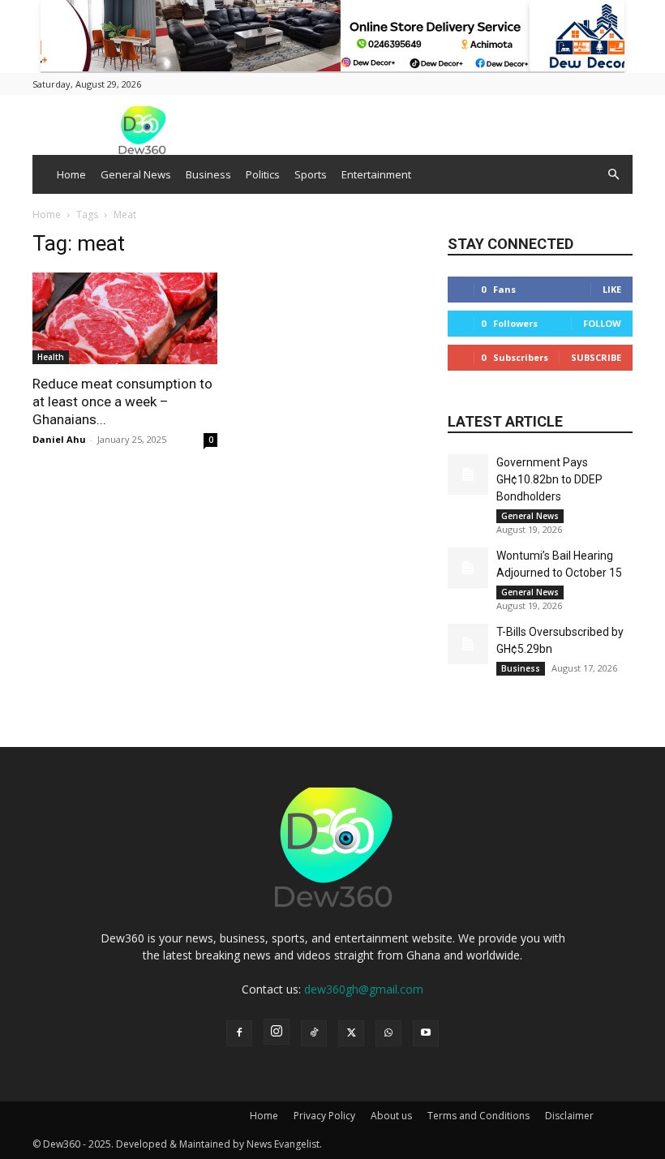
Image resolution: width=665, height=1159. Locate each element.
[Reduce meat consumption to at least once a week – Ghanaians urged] (124, 318)
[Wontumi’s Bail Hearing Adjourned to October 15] (468, 567)
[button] (613, 174)
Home (71, 174)
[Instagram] (277, 1032)
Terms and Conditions (478, 1116)
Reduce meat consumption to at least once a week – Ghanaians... (122, 401)
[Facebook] (239, 1033)
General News (136, 174)
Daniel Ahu (59, 439)
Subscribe (596, 357)
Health (50, 357)
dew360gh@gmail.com (363, 989)
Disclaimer (569, 1116)
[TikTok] (314, 1033)
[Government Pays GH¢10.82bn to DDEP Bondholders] (468, 474)
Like (612, 289)
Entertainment (376, 174)
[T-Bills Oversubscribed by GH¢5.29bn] (468, 644)
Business (208, 174)
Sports (310, 174)
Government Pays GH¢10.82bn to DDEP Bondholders (549, 479)
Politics (263, 174)
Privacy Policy (324, 1116)
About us (391, 1116)
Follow (602, 323)
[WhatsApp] (388, 1033)
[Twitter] (351, 1033)
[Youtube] (426, 1033)
